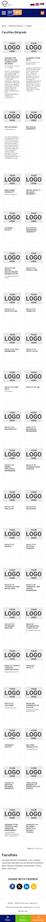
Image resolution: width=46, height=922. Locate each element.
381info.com (23, 911)
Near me (23, 920)
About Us (33, 903)
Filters (7, 920)
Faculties (38, 848)
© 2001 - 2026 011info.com (18, 903)
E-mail (36, 907)
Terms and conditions (14, 907)
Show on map (38, 920)
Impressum (28, 907)
